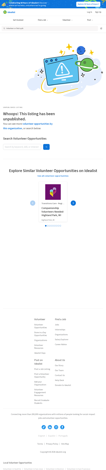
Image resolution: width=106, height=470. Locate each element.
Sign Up (98, 12)
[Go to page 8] (60, 226)
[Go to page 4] (52, 226)
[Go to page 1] (46, 226)
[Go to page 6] (56, 226)
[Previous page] (32, 203)
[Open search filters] (101, 28)
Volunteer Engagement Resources (40, 392)
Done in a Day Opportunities (40, 334)
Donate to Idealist (63, 385)
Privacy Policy (52, 443)
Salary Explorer (61, 339)
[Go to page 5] (54, 226)
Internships (60, 329)
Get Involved (18, 20)
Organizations (40, 340)
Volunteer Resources (38, 347)
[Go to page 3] (50, 226)
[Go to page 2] (48, 226)
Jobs (57, 324)
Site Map (65, 443)
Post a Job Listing (42, 369)
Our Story (59, 365)
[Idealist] (9, 12)
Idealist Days (40, 353)
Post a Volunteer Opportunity (41, 375)
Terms (40, 443)
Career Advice (61, 344)
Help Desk (59, 380)
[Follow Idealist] (44, 427)
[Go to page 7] (58, 226)
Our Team (59, 370)
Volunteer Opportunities (40, 326)
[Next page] (73, 203)
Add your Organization (40, 383)
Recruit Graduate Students (41, 402)
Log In (89, 12)
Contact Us (60, 375)
